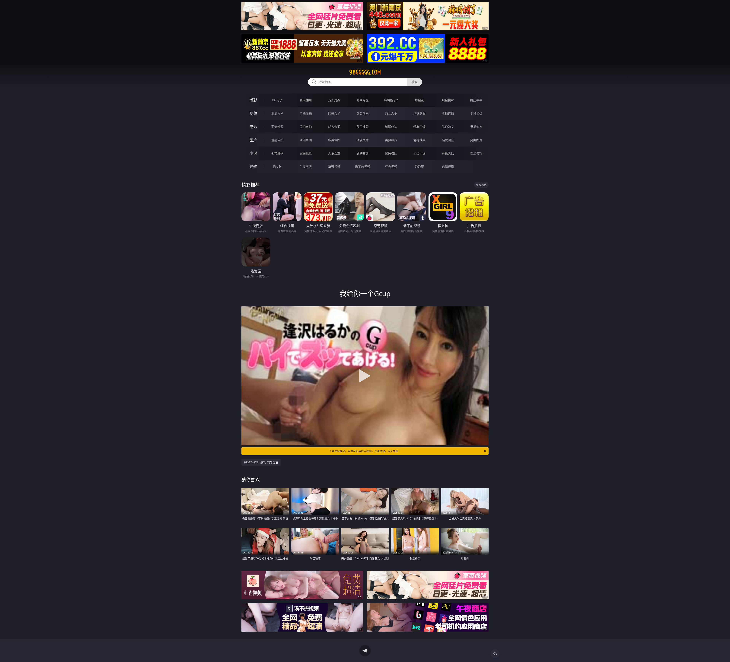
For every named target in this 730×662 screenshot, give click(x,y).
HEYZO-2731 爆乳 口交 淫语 (261, 462)
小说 (253, 153)
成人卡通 (334, 127)
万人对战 (334, 100)
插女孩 (277, 167)
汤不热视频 (362, 167)
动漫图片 (362, 140)
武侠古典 (362, 153)
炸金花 (419, 100)
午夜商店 (306, 167)
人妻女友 (334, 153)
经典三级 (419, 127)
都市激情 (277, 153)
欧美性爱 (362, 127)
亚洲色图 (306, 140)
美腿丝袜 (391, 140)
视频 (253, 113)
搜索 (414, 82)
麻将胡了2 (391, 100)
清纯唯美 (419, 140)
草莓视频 (334, 167)
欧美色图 (334, 140)
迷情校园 (391, 153)
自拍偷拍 (306, 113)
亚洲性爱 (277, 127)
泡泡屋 (419, 167)
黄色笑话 (448, 153)
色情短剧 (448, 167)
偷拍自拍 (306, 127)
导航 (253, 166)
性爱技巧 (476, 153)
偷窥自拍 (277, 140)
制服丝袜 (391, 127)
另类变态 (476, 127)
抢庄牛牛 (476, 100)
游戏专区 (362, 100)
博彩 (253, 100)
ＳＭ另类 (476, 113)
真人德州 (306, 100)
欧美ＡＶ (334, 113)
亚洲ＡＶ (277, 113)
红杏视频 (391, 167)
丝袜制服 (419, 113)
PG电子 (277, 100)
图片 (253, 140)
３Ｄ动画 (362, 113)
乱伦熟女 (448, 127)
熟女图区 (448, 140)
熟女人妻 (391, 113)
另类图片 (476, 140)
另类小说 (419, 153)
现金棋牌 (448, 100)
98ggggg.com (365, 72)
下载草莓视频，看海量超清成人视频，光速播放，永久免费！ (365, 451)
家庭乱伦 (306, 153)
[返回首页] (495, 653)
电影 (253, 126)
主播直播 (448, 113)
